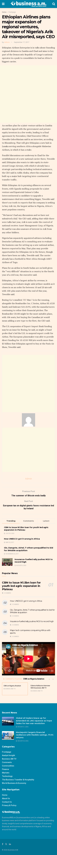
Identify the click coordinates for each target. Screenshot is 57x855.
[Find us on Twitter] (6, 844)
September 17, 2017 (21, 42)
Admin (7, 42)
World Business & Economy (14, 783)
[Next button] (53, 679)
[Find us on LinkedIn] (10, 844)
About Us (6, 798)
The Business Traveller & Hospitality (18, 780)
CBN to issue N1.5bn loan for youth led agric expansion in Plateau (21, 586)
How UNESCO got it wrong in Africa (22, 539)
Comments (7, 762)
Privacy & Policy (9, 805)
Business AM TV (9, 759)
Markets (5, 773)
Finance (5, 769)
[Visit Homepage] (28, 4)
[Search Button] (53, 4)
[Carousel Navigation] (51, 679)
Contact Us (7, 802)
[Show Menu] (3, 4)
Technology (7, 776)
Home (4, 12)
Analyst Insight (8, 755)
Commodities (8, 766)
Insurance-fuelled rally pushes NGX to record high (32, 621)
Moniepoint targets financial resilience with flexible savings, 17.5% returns (34, 735)
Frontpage (12, 12)
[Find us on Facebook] (2, 844)
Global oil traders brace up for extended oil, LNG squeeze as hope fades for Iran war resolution (34, 720)
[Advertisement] (28, 94)
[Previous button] (49, 679)
